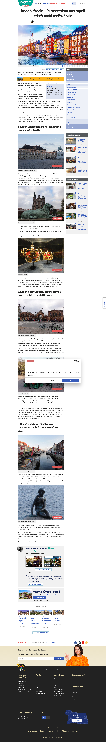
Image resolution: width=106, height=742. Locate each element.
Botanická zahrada (72, 89)
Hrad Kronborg (71, 82)
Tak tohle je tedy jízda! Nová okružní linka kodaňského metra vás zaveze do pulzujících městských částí (82, 186)
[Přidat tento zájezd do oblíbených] (40, 557)
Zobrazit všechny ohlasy (35, 584)
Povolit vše (70, 380)
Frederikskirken (71, 94)
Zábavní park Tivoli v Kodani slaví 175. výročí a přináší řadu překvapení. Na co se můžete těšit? (82, 206)
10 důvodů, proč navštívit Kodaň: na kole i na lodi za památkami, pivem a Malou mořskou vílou (82, 160)
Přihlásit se (58, 658)
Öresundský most (72, 120)
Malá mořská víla (71, 104)
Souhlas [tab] (34, 364)
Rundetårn (70, 112)
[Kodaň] (25, 594)
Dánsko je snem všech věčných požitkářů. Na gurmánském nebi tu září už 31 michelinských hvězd (82, 196)
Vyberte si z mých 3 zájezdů (43, 569)
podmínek (42, 662)
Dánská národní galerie (73, 92)
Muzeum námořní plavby (74, 107)
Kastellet (69, 102)
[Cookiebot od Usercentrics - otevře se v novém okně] (74, 361)
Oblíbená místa (55, 69)
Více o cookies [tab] (71, 364)
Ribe (68, 122)
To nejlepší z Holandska (51, 563)
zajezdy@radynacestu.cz (23, 720)
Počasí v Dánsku (71, 125)
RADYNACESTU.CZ (51, 642)
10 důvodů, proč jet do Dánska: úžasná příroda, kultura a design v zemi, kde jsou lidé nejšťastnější (82, 150)
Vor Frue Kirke (71, 117)
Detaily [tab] (53, 364)
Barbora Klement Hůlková (40, 21)
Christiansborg (71, 99)
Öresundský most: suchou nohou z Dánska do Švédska (82, 140)
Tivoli (68, 115)
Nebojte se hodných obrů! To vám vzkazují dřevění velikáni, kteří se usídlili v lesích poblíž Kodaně (82, 217)
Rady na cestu (71, 127)
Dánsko (48, 69)
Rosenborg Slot (71, 110)
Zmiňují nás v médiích (53, 727)
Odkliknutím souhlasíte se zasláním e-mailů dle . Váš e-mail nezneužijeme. (37, 662)
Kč (44, 717)
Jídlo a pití (70, 77)
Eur (48, 717)
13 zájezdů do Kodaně (53, 594)
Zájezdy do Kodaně (39, 597)
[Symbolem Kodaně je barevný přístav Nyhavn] (53, 45)
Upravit (52, 380)
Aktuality (69, 72)
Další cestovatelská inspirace (41, 632)
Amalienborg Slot (71, 87)
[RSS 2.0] (86, 642)
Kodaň (61, 69)
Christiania (70, 97)
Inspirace (69, 74)
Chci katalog (77, 720)
